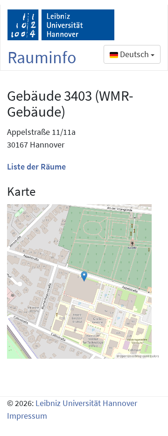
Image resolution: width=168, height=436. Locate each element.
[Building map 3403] (84, 281)
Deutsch (134, 54)
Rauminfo (42, 57)
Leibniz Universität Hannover (86, 403)
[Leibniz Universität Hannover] (60, 24)
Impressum (27, 415)
